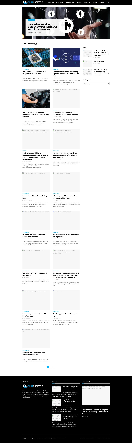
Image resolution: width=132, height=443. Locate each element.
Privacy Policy (100, 438)
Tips (83, 407)
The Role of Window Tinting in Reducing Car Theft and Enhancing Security (35, 114)
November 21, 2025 (67, 390)
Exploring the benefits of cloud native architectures (33, 235)
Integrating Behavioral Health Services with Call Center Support (65, 113)
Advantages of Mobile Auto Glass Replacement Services (65, 197)
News (61, 2)
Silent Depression (99, 61)
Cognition (87, 2)
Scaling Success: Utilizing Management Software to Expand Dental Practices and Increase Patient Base (35, 156)
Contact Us (107, 438)
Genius (95, 2)
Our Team (87, 438)
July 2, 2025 (65, 420)
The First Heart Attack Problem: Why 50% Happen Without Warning (101, 71)
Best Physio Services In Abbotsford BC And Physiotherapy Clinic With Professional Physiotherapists (66, 275)
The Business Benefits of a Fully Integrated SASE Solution (34, 73)
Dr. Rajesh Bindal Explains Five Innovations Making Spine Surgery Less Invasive (70, 416)
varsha (31, 32)
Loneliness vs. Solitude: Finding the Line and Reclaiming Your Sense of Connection (101, 53)
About (81, 438)
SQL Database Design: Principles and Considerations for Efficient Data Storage (65, 155)
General (102, 2)
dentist (24, 150)
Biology (79, 2)
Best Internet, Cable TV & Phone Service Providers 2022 (34, 353)
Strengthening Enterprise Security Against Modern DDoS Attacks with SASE (66, 74)
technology (31, 19)
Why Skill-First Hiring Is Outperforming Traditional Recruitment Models (42, 27)
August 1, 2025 (37, 32)
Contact (51, 2)
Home (57, 2)
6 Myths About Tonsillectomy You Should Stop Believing (70, 387)
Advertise (93, 438)
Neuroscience (70, 2)
